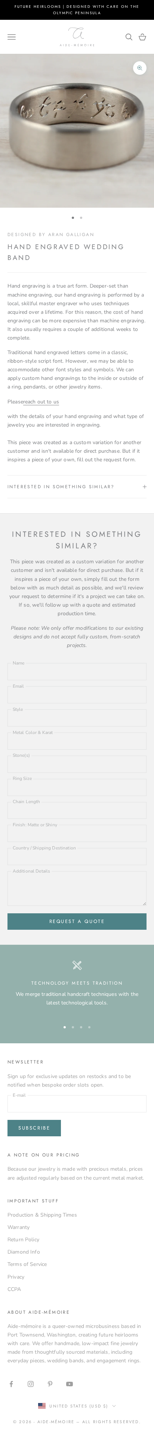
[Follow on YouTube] (69, 1384)
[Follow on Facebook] (11, 1384)
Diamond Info (23, 1251)
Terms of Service (27, 1264)
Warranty (18, 1227)
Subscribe (34, 1127)
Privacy (15, 1276)
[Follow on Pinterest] (50, 1384)
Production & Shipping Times (42, 1214)
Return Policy (23, 1239)
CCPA (14, 1289)
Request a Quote (77, 921)
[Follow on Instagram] (30, 1384)
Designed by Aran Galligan (50, 234)
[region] (77, 987)
